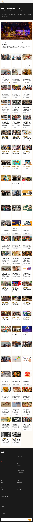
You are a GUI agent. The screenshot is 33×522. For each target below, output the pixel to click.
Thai (17, 463)
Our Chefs (18, 480)
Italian (1, 480)
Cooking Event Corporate (4, 496)
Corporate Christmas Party (20, 470)
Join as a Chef (19, 489)
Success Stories (19, 482)
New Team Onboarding (20, 472)
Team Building (19, 468)
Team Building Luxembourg (12, 14)
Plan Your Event (19, 487)
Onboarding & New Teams (27, 14)
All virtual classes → (3, 478)
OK (29, 519)
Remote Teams (3, 498)
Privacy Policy (3, 513)
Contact (2, 511)
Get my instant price (4, 461)
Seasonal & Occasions (5, 16)
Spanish (2, 482)
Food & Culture (20, 14)
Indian (18, 458)
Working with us (3, 508)
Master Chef (19, 465)
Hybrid (2, 494)
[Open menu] (31, 1)
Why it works (2, 506)
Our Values (2, 504)
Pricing (18, 478)
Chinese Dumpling (19, 456)
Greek (2, 489)
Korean (18, 461)
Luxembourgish (19, 454)
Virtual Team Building (4, 14)
